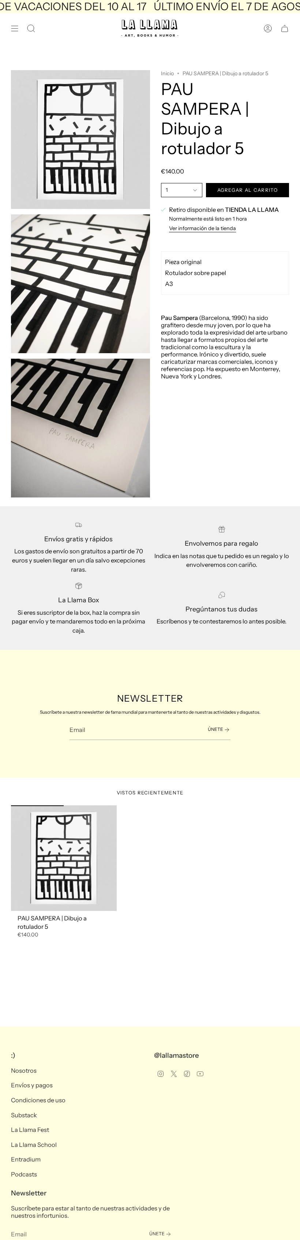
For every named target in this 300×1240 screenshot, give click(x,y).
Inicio (167, 73)
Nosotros (24, 1070)
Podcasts (24, 1174)
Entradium (26, 1159)
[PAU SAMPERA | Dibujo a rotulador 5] (64, 858)
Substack (24, 1115)
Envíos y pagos (32, 1085)
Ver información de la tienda (202, 228)
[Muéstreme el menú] (14, 28)
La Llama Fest (30, 1129)
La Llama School (34, 1144)
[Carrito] (284, 28)
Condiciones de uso (38, 1100)
